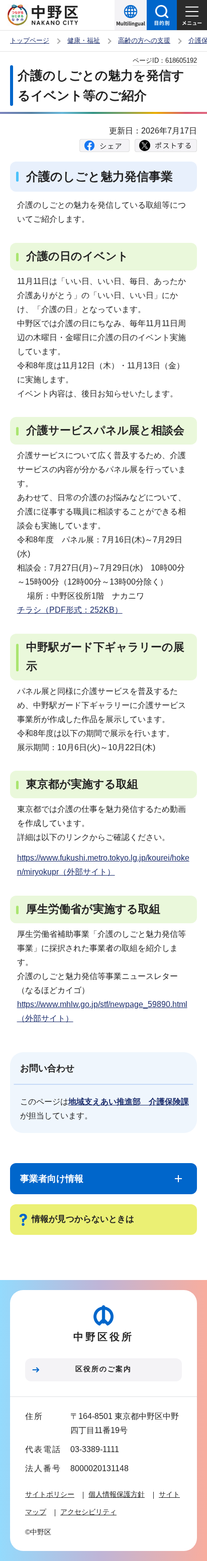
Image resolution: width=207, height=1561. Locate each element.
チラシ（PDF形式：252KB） (70, 610)
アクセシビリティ (88, 1512)
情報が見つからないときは (83, 1219)
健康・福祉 (83, 40)
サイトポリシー (49, 1494)
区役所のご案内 (103, 1369)
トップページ (29, 40)
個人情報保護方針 (116, 1494)
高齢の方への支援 (144, 40)
